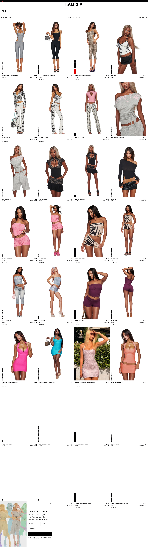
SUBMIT (40, 534)
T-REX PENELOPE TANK (44, 444)
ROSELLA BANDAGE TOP (117, 382)
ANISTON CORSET (43, 199)
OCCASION (28, 4)
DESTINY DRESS (115, 444)
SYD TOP (113, 75)
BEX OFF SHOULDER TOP (117, 137)
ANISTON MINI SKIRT (80, 199)
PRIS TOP (113, 199)
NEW (7, 4)
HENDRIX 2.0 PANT (79, 137)
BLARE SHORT (42, 320)
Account (144, 1)
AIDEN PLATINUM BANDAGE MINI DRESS (85, 382)
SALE (34, 4)
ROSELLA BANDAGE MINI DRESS (10, 382)
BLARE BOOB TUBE (7, 320)
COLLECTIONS (20, 4)
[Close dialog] (51, 503)
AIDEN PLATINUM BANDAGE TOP (83, 503)
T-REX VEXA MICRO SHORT (81, 444)
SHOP (2, 4)
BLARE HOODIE (6, 137)
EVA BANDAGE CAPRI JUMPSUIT (10, 75)
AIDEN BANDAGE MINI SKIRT (9, 444)
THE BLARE (12, 4)
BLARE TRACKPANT (43, 137)
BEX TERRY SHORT (7, 199)
